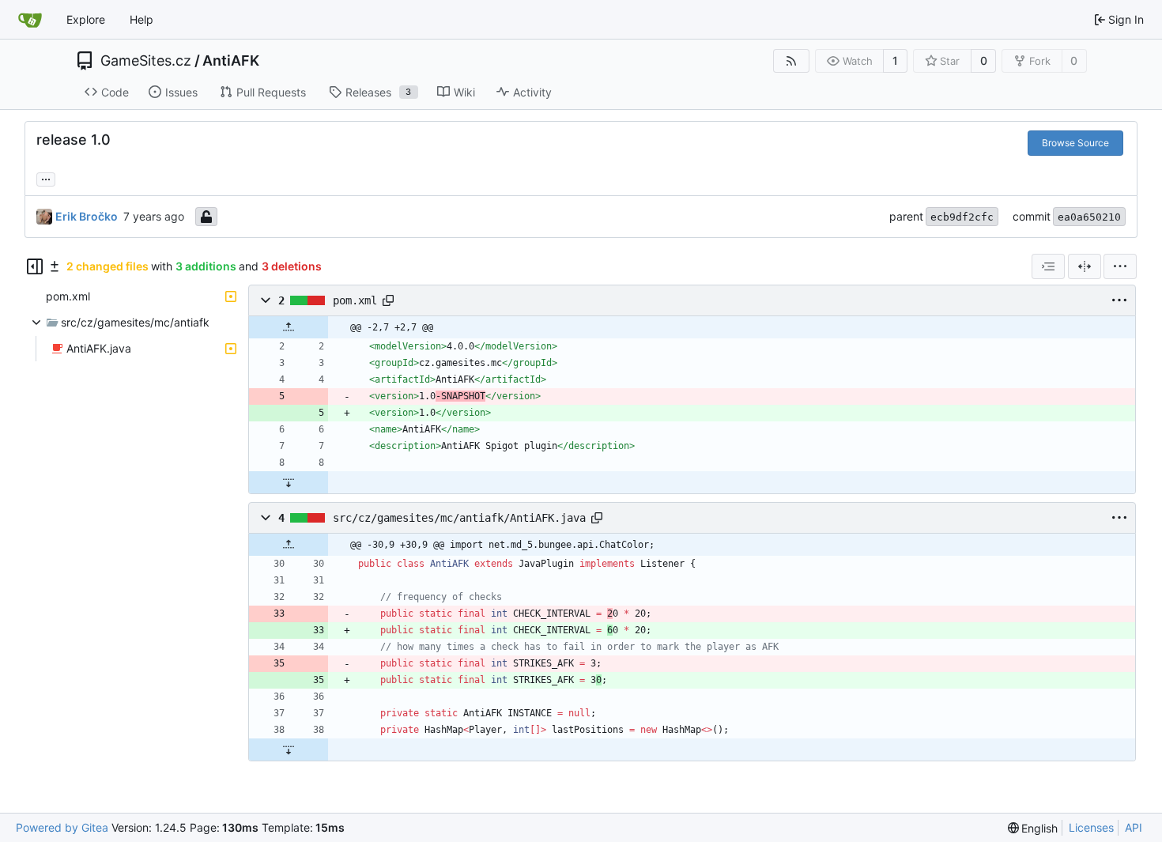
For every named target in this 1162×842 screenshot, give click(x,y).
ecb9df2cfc (962, 217)
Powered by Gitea (62, 827)
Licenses (1091, 827)
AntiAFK (230, 61)
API (1133, 827)
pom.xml (355, 300)
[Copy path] (388, 300)
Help (141, 19)
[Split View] (1084, 266)
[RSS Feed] (791, 61)
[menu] (1120, 266)
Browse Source (1075, 143)
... (46, 177)
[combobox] (1048, 266)
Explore (85, 19)
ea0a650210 (1089, 217)
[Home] (30, 20)
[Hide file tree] (35, 266)
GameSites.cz (145, 61)
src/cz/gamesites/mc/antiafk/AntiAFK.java (459, 518)
